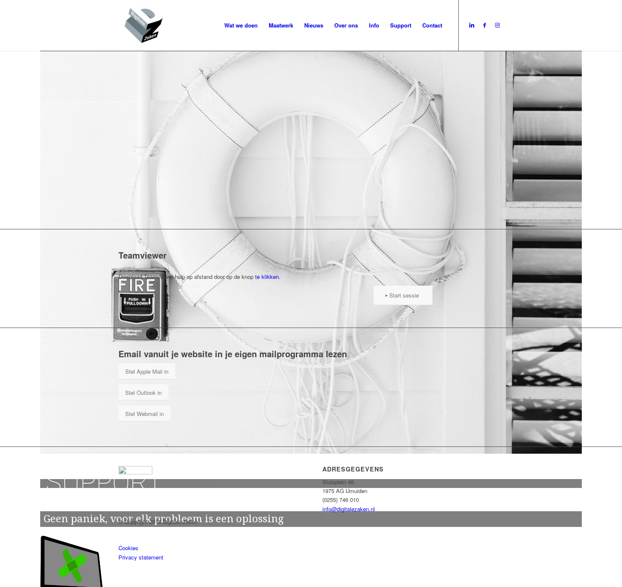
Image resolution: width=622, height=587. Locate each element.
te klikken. (268, 277)
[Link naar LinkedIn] (471, 25)
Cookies (128, 548)
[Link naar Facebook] (484, 25)
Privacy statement (140, 557)
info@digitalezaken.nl (348, 509)
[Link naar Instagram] (497, 25)
